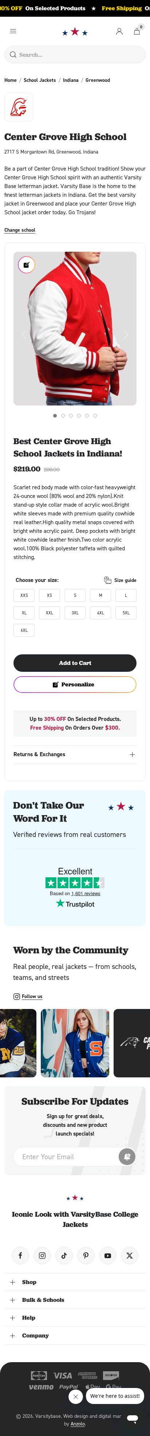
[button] (75, 329)
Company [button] (35, 1335)
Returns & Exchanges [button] (39, 754)
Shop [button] (29, 1282)
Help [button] (28, 1317)
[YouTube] (108, 1255)
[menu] (13, 31)
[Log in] (119, 31)
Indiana (71, 80)
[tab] (55, 416)
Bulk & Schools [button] (43, 1300)
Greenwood (98, 80)
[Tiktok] (64, 1255)
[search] (13, 54)
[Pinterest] (86, 1255)
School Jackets (40, 80)
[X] (129, 1255)
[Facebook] (20, 1255)
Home (10, 80)
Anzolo (78, 1423)
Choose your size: (37, 580)
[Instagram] (42, 1255)
